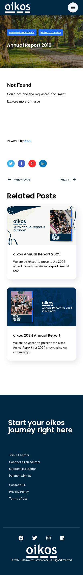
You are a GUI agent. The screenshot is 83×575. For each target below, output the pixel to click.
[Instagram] (48, 538)
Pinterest (32, 163)
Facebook (21, 163)
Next (65, 179)
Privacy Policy (19, 491)
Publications (50, 32)
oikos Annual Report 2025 (36, 254)
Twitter (11, 163)
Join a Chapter (19, 455)
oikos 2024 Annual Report (36, 335)
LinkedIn (43, 163)
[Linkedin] (62, 538)
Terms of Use (18, 498)
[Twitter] (34, 538)
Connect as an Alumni (24, 462)
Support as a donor (22, 468)
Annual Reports (21, 32)
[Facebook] (21, 538)
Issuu (27, 140)
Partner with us (20, 475)
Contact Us (17, 485)
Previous (22, 179)
